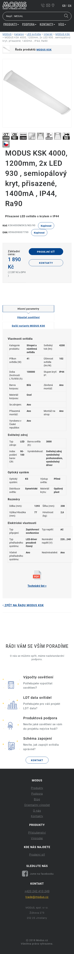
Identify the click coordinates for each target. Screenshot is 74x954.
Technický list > (37, 586)
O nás (37, 810)
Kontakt (37, 760)
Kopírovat (46, 225)
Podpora (37, 793)
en (69, 5)
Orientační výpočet (37, 805)
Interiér (48, 34)
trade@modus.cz (37, 897)
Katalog (19, 34)
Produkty (37, 788)
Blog (37, 799)
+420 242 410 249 (37, 891)
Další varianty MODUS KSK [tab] (28, 325)
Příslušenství (37, 832)
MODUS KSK (62, 34)
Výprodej (37, 838)
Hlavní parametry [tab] (28, 308)
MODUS (7, 34)
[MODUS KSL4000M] (37, 93)
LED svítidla (34, 34)
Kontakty (46, 263)
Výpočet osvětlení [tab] (28, 317)
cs (64, 5)
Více (61, 24)
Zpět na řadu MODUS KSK (24, 605)
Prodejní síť (46, 251)
